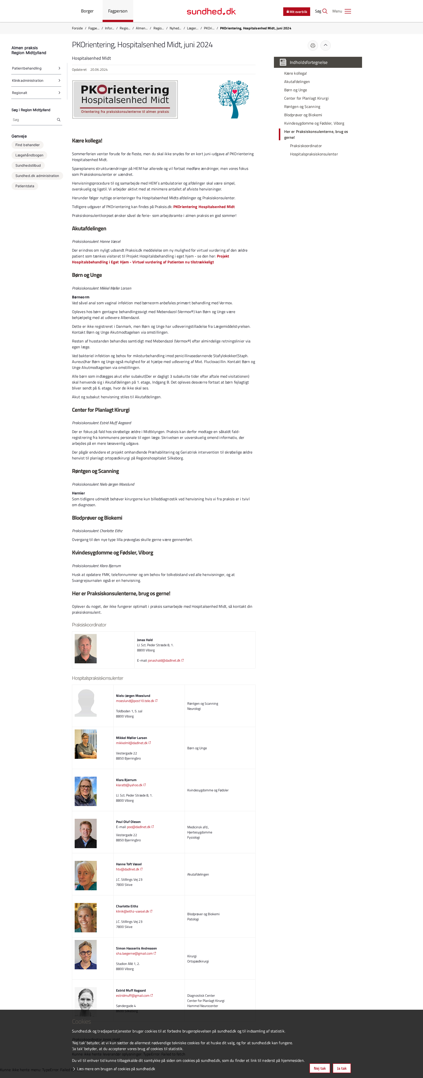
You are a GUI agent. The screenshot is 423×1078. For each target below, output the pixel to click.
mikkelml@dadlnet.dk (132, 742)
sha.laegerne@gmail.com (134, 953)
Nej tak (320, 1068)
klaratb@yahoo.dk (129, 784)
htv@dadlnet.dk (127, 869)
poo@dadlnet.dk (139, 826)
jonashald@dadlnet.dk (164, 660)
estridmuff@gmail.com (133, 995)
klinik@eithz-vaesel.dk (132, 911)
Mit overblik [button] (298, 11)
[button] (341, 11)
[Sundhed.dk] (211, 11)
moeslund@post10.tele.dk (135, 700)
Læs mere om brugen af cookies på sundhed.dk (116, 1069)
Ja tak (342, 1068)
